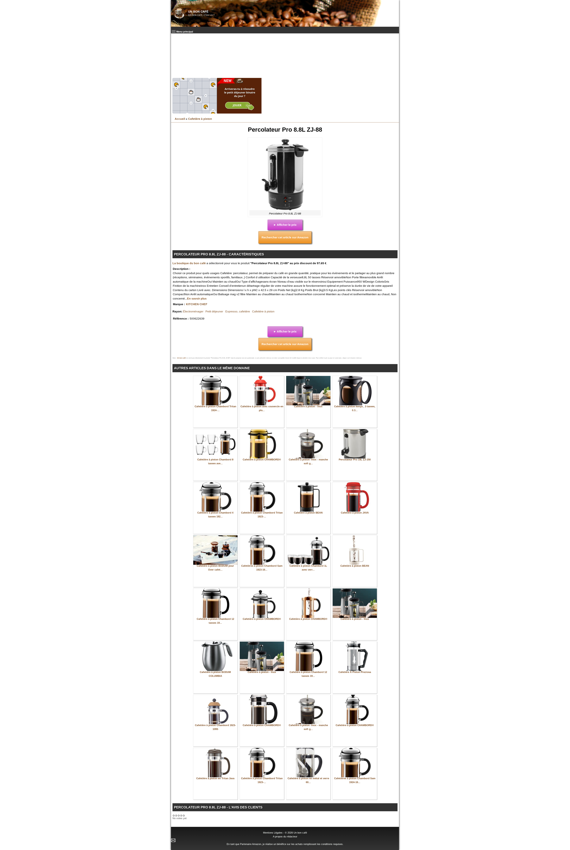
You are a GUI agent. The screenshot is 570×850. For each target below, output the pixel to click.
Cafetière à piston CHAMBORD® (262, 459)
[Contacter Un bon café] (285, 840)
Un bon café (198, 11)
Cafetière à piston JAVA (355, 512)
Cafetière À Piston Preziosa (354, 672)
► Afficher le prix (285, 224)
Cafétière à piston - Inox (308, 406)
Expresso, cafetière (237, 311)
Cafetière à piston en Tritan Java (215, 778)
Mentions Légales (272, 832)
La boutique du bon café (189, 263)
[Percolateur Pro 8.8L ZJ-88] (285, 174)
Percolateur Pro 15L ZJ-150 (355, 459)
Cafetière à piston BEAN (308, 512)
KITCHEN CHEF (196, 304)
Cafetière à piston (200, 118)
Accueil (180, 118)
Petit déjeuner (214, 311)
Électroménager (193, 311)
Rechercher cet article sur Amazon (285, 237)
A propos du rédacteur (285, 836)
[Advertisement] (285, 55)
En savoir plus (197, 298)
